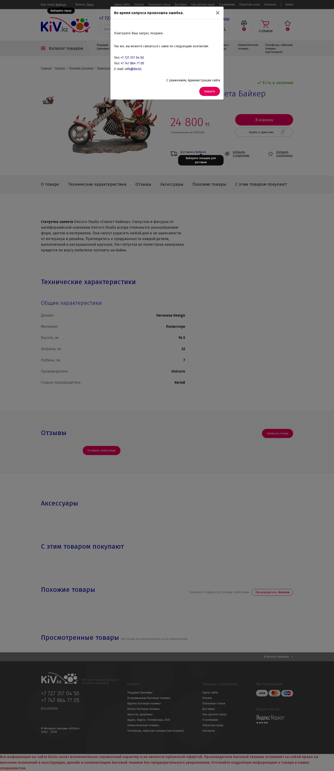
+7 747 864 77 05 (132, 63)
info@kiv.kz (133, 69)
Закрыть (209, 91)
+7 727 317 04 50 (132, 58)
